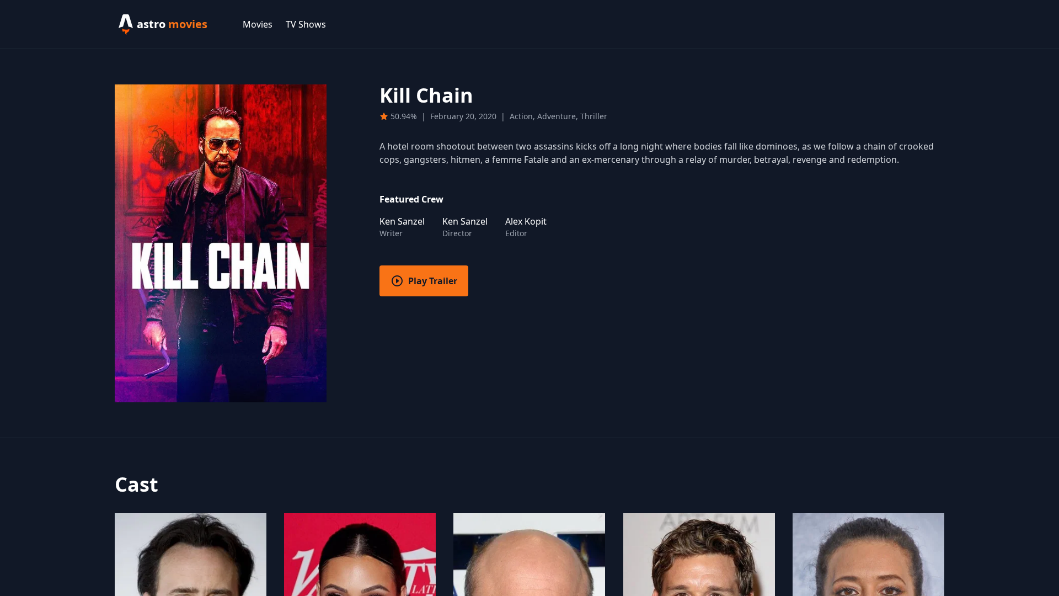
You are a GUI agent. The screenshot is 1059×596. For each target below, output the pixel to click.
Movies (257, 24)
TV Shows (306, 24)
